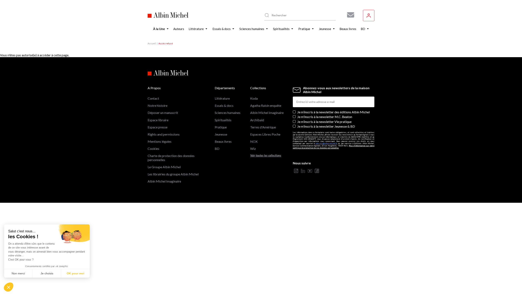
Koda (254, 98)
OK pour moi (75, 273)
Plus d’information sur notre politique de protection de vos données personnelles (333, 147)
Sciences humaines (227, 113)
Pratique (221, 127)
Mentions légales (159, 141)
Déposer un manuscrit (163, 113)
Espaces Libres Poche (265, 134)
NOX (254, 141)
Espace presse (157, 127)
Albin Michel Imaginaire (164, 181)
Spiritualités (223, 120)
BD (217, 148)
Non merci (18, 273)
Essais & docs (224, 105)
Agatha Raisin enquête (265, 105)
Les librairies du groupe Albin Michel (173, 174)
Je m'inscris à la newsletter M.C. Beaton (324, 117)
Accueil (152, 43)
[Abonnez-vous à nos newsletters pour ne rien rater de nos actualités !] (349, 15)
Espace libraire (158, 120)
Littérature (222, 98)
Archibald (257, 120)
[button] (8, 287)
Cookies (153, 148)
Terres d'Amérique (263, 127)
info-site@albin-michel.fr (326, 143)
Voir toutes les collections (265, 155)
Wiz (253, 148)
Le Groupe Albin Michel (164, 167)
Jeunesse (221, 134)
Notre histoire (157, 105)
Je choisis (47, 273)
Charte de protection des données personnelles (171, 157)
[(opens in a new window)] (296, 171)
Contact (153, 98)
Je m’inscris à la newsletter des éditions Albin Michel (333, 112)
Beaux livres (223, 141)
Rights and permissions (164, 134)
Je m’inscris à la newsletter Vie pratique (324, 122)
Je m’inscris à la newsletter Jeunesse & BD (326, 126)
